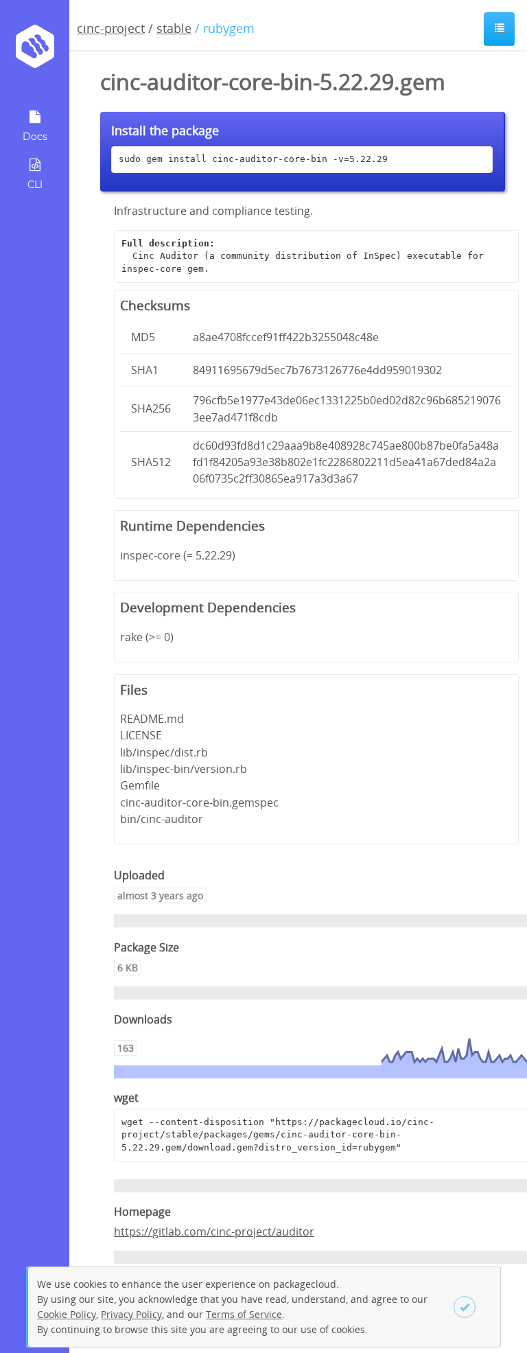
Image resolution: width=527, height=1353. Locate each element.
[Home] (34, 51)
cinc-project (111, 28)
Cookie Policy (66, 1314)
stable (173, 28)
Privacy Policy (131, 1314)
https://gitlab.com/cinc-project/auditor (214, 1231)
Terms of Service (244, 1314)
